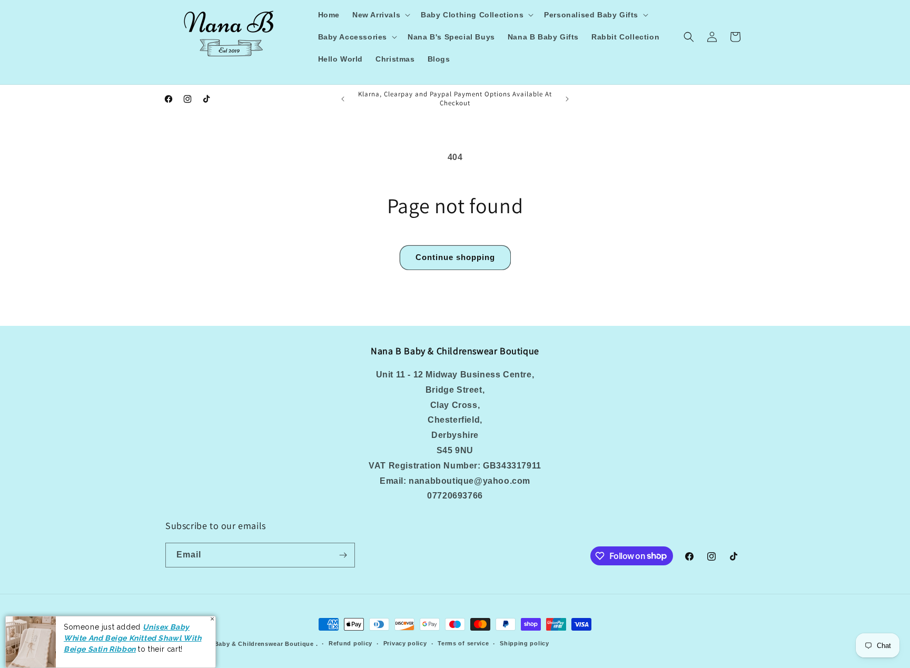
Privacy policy (405, 643)
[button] (380, 15)
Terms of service (463, 643)
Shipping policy (524, 643)
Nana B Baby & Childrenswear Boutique (252, 644)
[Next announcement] (567, 99)
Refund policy (350, 643)
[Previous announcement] (342, 99)
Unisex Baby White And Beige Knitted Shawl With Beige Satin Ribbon (132, 638)
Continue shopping (455, 257)
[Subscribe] (342, 555)
